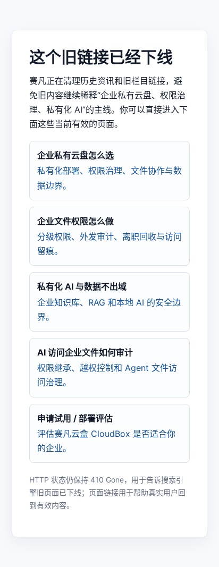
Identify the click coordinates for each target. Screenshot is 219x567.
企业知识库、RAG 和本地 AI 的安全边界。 (109, 301)
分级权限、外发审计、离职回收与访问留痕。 (109, 236)
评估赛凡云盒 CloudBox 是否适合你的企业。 (106, 433)
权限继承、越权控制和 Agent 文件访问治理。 (107, 367)
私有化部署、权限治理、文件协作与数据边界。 (109, 170)
